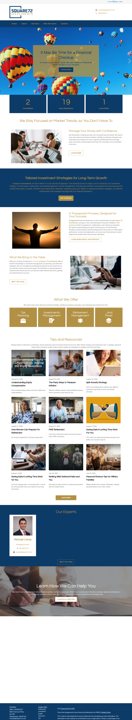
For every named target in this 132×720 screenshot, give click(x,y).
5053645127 (18, 709)
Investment (42, 711)
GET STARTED (66, 198)
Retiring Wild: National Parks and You (64, 478)
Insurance (41, 716)
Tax (39, 718)
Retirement (42, 709)
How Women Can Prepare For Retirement (25, 431)
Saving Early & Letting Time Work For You (102, 431)
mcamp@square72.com (24, 552)
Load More (66, 498)
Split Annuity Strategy (96, 382)
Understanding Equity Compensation (21, 384)
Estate (40, 713)
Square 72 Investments (22, 183)
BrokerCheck (106, 712)
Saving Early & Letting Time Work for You (27, 478)
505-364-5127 (24, 548)
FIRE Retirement (57, 429)
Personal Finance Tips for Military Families (102, 478)
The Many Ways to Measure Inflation (62, 384)
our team (36, 261)
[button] (14, 24)
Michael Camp (23, 539)
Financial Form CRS (67, 708)
